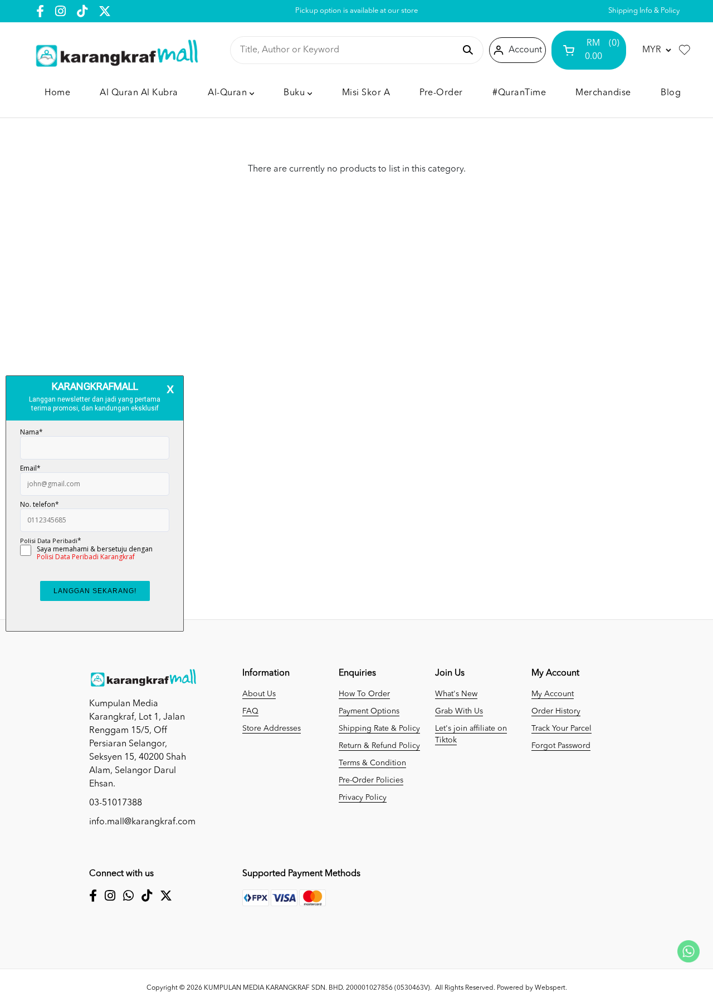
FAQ (250, 711)
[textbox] (347, 50)
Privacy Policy (363, 797)
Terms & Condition (372, 763)
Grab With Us (459, 711)
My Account (552, 694)
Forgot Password (560, 746)
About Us (259, 694)
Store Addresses (271, 728)
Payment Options (369, 711)
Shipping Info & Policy (644, 10)
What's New (456, 694)
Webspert (550, 988)
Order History (555, 711)
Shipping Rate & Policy (379, 728)
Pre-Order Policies (371, 780)
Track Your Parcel (561, 728)
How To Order (364, 694)
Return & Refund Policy (379, 746)
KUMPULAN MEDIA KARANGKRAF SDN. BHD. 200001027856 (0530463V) (317, 988)
